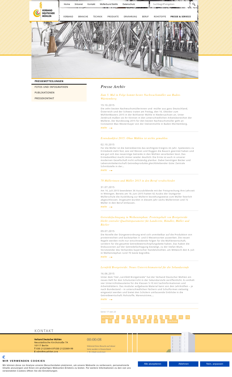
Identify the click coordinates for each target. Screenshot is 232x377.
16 (116, 321)
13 (187, 317)
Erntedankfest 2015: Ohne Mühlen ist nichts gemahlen (134, 138)
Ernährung (130, 16)
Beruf (145, 16)
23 (162, 321)
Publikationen (45, 92)
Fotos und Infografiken (51, 87)
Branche (83, 16)
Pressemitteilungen (49, 81)
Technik (97, 16)
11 (174, 317)
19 (135, 321)
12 (181, 317)
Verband (68, 16)
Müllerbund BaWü (109, 4)
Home (67, 4)
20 (142, 321)
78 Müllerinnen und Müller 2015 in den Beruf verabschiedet (138, 180)
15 (110, 321)
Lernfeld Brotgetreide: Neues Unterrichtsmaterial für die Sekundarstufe (145, 267)
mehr (104, 127)
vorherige (107, 317)
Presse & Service (181, 16)
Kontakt (91, 4)
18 (128, 321)
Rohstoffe (160, 16)
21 (149, 321)
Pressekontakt (44, 98)
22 (156, 321)
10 (167, 317)
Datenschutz (129, 4)
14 (103, 321)
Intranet (79, 4)
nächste (172, 321)
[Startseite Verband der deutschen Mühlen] (44, 10)
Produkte (113, 16)
